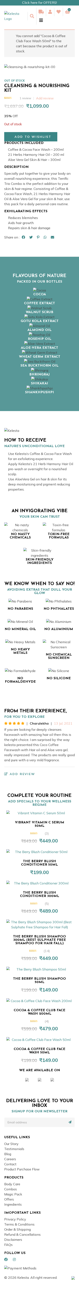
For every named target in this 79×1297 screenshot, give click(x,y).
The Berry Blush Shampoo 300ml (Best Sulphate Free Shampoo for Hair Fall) (39, 940)
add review (21, 774)
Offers (9, 1199)
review (25, 98)
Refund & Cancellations (22, 1234)
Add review (45, 98)
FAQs (8, 1245)
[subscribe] (70, 1122)
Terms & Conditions (19, 1224)
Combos (10, 1189)
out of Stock (14, 81)
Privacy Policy (15, 1219)
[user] (50, 12)
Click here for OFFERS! (39, 2)
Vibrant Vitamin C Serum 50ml (39, 824)
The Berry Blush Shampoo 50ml (39, 980)
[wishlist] (58, 12)
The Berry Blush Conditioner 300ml (39, 894)
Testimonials (14, 1149)
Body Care (12, 1184)
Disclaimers (13, 1239)
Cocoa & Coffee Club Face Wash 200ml (39, 1012)
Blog (7, 1154)
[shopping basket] (67, 12)
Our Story (11, 1144)
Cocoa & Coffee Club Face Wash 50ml (39, 1050)
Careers (10, 1159)
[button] (30, 136)
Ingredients (13, 1204)
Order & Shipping (17, 1229)
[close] (39, 20)
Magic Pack (13, 1194)
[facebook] (6, 1259)
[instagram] (14, 1259)
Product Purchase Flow (22, 1169)
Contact (10, 1164)
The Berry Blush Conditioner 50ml (39, 863)
